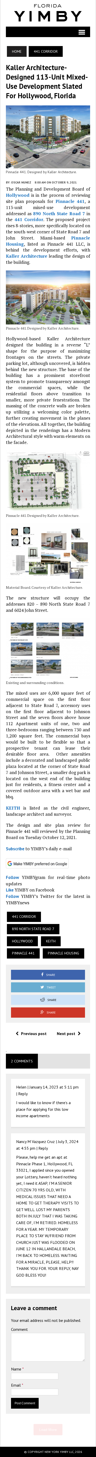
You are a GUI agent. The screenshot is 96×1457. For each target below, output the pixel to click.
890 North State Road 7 (59, 213)
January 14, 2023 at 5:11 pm (54, 1087)
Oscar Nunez (21, 182)
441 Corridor (29, 219)
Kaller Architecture (26, 256)
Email (16, 1385)
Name (16, 1369)
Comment (19, 1329)
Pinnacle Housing (63, 953)
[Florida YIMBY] (48, 13)
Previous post (34, 1033)
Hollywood (17, 195)
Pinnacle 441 (70, 201)
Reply (23, 1093)
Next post (66, 1033)
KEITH (13, 808)
